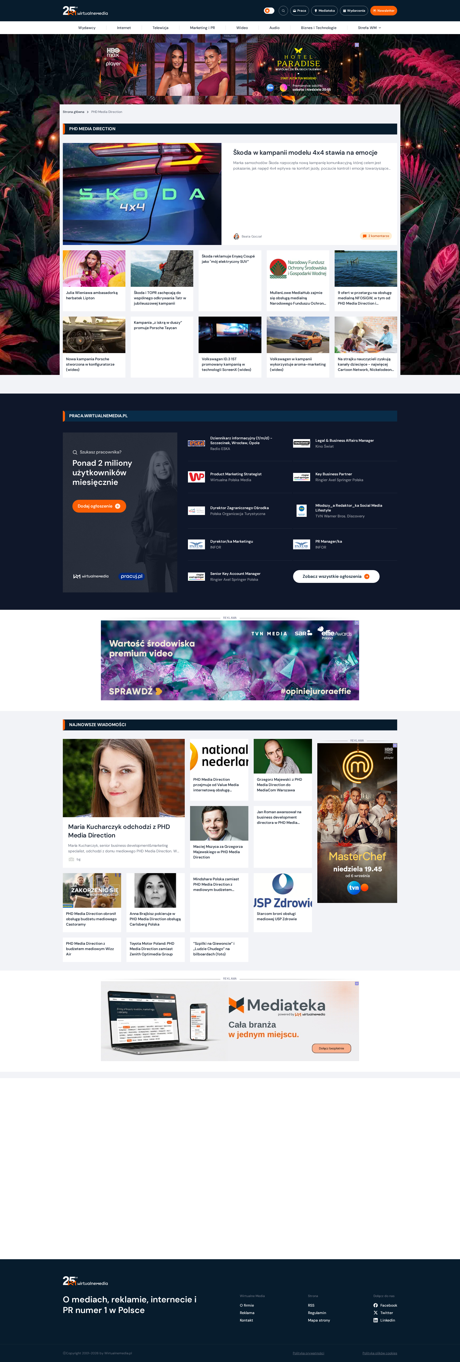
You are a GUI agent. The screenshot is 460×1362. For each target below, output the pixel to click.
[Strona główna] (85, 10)
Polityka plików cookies (380, 1353)
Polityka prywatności (308, 1353)
